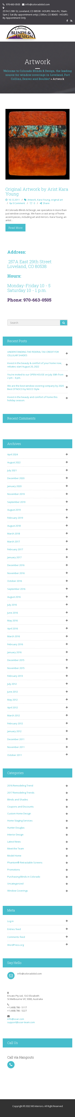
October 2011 (14, 755)
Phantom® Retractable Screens (24, 862)
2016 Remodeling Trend (20, 785)
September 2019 (16, 502)
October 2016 (14, 581)
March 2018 (13, 533)
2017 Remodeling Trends (20, 792)
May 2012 (12, 699)
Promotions (13, 869)
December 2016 (15, 565)
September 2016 (16, 589)
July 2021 (12, 470)
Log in (10, 921)
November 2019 (16, 494)
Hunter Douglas (16, 827)
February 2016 (15, 644)
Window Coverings (17, 890)
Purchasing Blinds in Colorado (23, 876)
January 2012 (14, 731)
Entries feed (14, 929)
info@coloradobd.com (37, 4)
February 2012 (15, 723)
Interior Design (15, 834)
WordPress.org (15, 945)
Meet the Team (15, 848)
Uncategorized (15, 883)
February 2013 (15, 675)
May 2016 (12, 620)
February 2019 (15, 517)
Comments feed (16, 937)
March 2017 (13, 541)
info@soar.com (15, 1019)
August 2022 (14, 462)
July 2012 (12, 683)
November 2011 (16, 747)
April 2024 (12, 454)
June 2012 (12, 691)
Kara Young (43, 199)
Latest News (14, 841)
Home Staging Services (20, 820)
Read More (15, 227)
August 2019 (14, 509)
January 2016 (14, 652)
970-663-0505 (13, 4)
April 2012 (12, 707)
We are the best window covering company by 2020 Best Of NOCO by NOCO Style (35, 387)
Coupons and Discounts (20, 806)
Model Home (14, 855)
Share (46, 203)
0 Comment (19, 203)
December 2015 (15, 660)
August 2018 (14, 525)
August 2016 (14, 597)
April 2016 (12, 628)
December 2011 (15, 739)
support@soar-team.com (21, 1022)
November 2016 (16, 573)
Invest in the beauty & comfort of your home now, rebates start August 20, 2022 (34, 364)
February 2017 (15, 549)
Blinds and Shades (17, 799)
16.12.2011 (14, 199)
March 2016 (13, 636)
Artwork (31, 199)
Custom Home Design (19, 813)
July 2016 (12, 604)
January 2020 (14, 486)
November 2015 (16, 668)
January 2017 (14, 557)
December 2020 (15, 478)
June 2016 (12, 612)
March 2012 (13, 715)
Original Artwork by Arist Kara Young (36, 191)
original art (57, 199)
